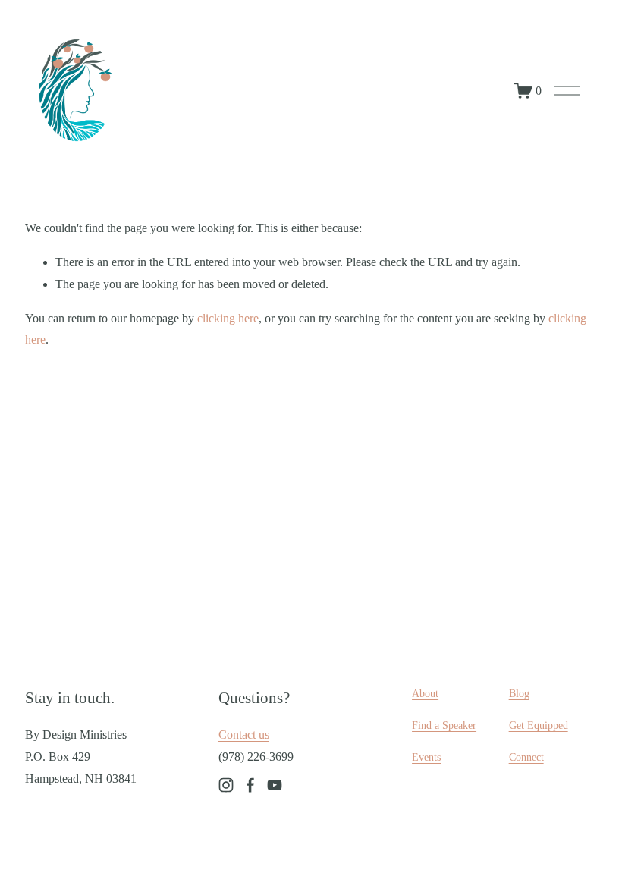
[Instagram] (226, 785)
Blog (519, 693)
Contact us (243, 734)
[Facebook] (250, 785)
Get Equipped (538, 725)
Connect (526, 757)
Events (426, 757)
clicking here (228, 318)
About (425, 693)
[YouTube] (274, 785)
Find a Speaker (444, 725)
